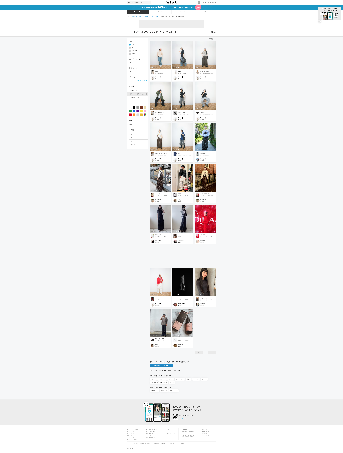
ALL (133, 44)
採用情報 (156, 443)
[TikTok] (191, 436)
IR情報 (149, 443)
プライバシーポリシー (171, 443)
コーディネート (138, 11)
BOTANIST (158, 235)
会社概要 (142, 443)
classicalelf (158, 194)
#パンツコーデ (162, 379)
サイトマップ (170, 431)
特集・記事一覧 (149, 433)
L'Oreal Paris (203, 235)
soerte (156, 71)
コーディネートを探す (132, 429)
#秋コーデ (153, 379)
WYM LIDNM (203, 153)
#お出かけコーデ (180, 379)
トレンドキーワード (150, 435)
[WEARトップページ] (128, 16)
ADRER (180, 194)
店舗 (204, 11)
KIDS (133, 54)
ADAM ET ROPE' (159, 339)
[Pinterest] (193, 436)
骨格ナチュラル (174, 390)
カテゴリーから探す (132, 439)
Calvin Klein (181, 235)
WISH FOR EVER (204, 71)
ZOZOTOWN (205, 431)
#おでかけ (204, 379)
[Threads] (188, 436)
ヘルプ (168, 429)
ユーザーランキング (150, 431)
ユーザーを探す (131, 431)
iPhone (184, 431)
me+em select (181, 112)
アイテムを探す (131, 433)
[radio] (130, 107)
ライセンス (181, 443)
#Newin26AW (154, 382)
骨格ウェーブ (164, 390)
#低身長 (188, 379)
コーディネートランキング (152, 429)
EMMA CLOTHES (159, 112)
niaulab (204, 433)
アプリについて (183, 418)
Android (191, 431)
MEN (133, 48)
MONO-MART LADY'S (161, 153)
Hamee (179, 71)
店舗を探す (130, 435)
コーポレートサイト (132, 443)
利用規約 (163, 443)
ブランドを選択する (142, 80)
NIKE (179, 153)
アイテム (182, 11)
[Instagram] (186, 436)
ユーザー (160, 11)
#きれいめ (170, 379)
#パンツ (172, 382)
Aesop (179, 298)
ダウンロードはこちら (186, 415)
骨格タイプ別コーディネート (153, 437)
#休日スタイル (163, 382)
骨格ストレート (154, 390)
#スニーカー (196, 379)
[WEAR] (171, 2)
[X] (183, 436)
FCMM (202, 112)
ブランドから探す (131, 437)
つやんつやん (203, 298)
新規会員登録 (212, 2)
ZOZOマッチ (205, 435)
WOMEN (134, 51)
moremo (180, 339)
